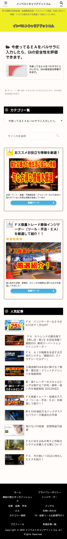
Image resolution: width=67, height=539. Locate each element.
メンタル (49, 506)
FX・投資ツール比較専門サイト (49, 517)
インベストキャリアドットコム (33, 4)
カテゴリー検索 (17, 515)
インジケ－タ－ (50, 497)
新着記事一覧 (49, 524)
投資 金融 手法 (17, 506)
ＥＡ (17, 511)
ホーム (17, 492)
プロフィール (17, 524)
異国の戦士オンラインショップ (17, 499)
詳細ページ (33, 203)
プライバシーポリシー (49, 492)
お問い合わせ (49, 511)
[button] (58, 136)
